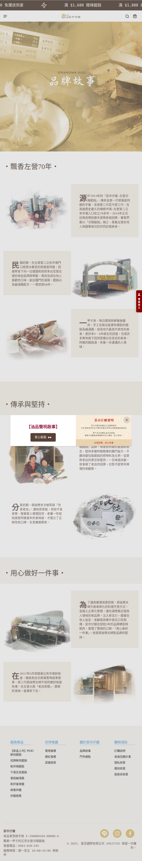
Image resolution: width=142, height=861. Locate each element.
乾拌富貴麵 (17, 784)
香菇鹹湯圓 (17, 778)
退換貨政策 (121, 774)
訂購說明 (119, 750)
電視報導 (50, 750)
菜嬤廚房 (50, 762)
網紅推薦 (50, 756)
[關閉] (126, 419)
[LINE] (104, 833)
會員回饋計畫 (122, 756)
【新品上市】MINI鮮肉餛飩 (22, 752)
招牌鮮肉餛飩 (18, 760)
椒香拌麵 (15, 790)
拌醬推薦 (15, 795)
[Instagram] (117, 833)
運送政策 (119, 768)
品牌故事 (85, 750)
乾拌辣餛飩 (17, 766)
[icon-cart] (135, 16)
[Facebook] (130, 833)
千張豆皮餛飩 (18, 772)
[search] (127, 16)
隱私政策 (119, 762)
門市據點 (85, 756)
